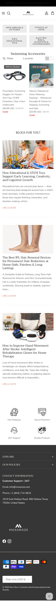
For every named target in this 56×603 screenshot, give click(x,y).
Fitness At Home (41, 28)
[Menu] (3, 13)
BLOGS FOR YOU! (28, 132)
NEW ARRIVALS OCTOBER (14, 28)
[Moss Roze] (28, 13)
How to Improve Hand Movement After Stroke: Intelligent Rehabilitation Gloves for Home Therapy (25, 351)
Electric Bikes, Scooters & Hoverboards (41, 41)
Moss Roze (14, 587)
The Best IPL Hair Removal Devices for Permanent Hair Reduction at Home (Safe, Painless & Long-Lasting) (26, 263)
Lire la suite (9, 207)
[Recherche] (10, 13)
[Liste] (52, 58)
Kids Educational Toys (15, 41)
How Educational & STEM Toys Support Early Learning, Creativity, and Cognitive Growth (26, 176)
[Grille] (47, 58)
